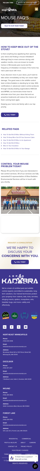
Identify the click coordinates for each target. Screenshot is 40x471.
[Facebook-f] (11, 327)
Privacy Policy (26, 446)
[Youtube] (25, 327)
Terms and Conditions (12, 454)
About (23, 443)
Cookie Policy (30, 454)
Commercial (26, 439)
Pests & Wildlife (10, 443)
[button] (36, 9)
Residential (13, 439)
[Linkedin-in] (4, 327)
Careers (32, 443)
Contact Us (12, 446)
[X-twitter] (18, 327)
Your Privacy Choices (20, 450)
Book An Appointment (27, 2)
